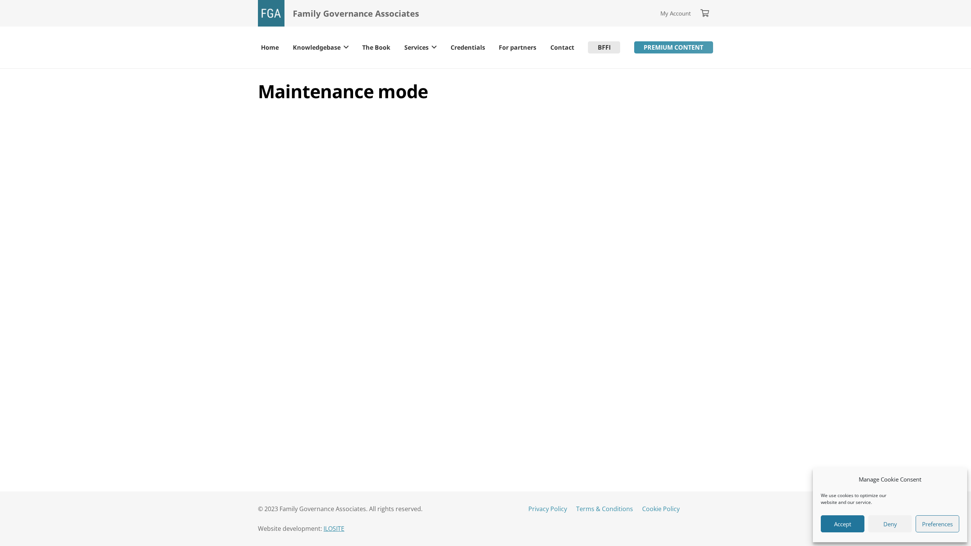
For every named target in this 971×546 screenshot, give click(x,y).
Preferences (937, 524)
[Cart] (704, 13)
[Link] (271, 13)
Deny (890, 524)
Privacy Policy (547, 509)
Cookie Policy (661, 509)
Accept (842, 524)
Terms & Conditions (604, 509)
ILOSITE (334, 528)
